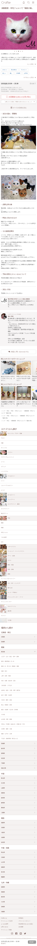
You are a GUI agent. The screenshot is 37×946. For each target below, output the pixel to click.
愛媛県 (3, 877)
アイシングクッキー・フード (15, 597)
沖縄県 (3, 911)
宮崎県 (3, 906)
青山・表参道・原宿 (6, 705)
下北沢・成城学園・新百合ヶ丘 (9, 738)
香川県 (3, 872)
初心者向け (14, 69)
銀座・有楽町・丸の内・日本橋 (9, 709)
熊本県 (3, 897)
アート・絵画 (11, 555)
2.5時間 (18, 73)
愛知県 (3, 807)
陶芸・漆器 (11, 565)
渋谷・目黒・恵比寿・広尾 (8, 680)
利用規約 (21, 918)
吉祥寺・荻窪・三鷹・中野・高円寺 (10, 690)
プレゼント (24, 69)
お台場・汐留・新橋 (6, 719)
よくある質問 (4, 924)
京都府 (3, 827)
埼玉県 (3, 758)
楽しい (4, 73)
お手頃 (26, 73)
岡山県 (3, 852)
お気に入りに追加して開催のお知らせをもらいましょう (20, 102)
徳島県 (3, 867)
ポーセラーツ (11, 495)
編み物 (9, 611)
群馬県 (3, 753)
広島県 (3, 857)
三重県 (3, 812)
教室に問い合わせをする (20, 352)
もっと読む (30, 64)
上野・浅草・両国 (6, 676)
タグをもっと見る (28, 77)
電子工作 (10, 588)
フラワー (10, 452)
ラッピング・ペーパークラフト (16, 551)
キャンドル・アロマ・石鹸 (15, 433)
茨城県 (3, 743)
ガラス (9, 560)
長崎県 (3, 892)
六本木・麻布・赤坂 (6, 700)
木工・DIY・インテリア (14, 583)
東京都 (3, 651)
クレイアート (11, 499)
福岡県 (3, 887)
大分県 (3, 901)
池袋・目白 (4, 671)
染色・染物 (11, 569)
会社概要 (21, 927)
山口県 (3, 862)
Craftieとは (4, 918)
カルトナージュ (12, 606)
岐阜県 (3, 798)
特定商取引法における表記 (26, 924)
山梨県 (3, 788)
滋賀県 (3, 822)
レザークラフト (12, 546)
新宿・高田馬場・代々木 (7, 661)
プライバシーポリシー (24, 921)
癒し (11, 73)
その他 (9, 620)
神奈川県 (3, 768)
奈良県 (3, 842)
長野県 (3, 793)
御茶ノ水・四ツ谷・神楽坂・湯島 (10, 666)
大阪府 (3, 832)
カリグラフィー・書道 (14, 504)
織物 (9, 574)
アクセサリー (11, 476)
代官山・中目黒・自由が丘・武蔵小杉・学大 (13, 724)
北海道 (3, 637)
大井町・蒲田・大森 (6, 729)
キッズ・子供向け (12, 592)
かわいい (4, 69)
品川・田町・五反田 (6, 695)
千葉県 (3, 763)
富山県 (3, 778)
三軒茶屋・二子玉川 (6, 685)
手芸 (9, 518)
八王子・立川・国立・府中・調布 (10, 656)
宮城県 (3, 641)
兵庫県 (3, 837)
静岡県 (3, 802)
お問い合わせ (4, 927)
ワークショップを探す (7, 921)
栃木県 (3, 748)
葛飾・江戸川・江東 (6, 733)
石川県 (3, 783)
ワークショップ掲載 (6, 930)
